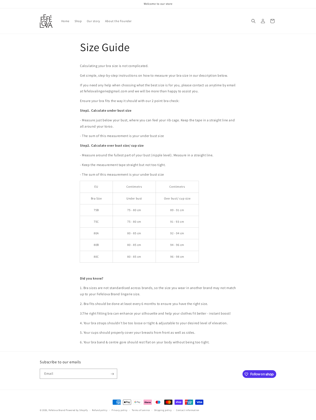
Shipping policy (163, 409)
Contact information (187, 409)
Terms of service (141, 409)
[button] (253, 21)
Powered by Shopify (77, 410)
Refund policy (99, 409)
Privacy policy (119, 409)
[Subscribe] (112, 374)
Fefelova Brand (57, 410)
